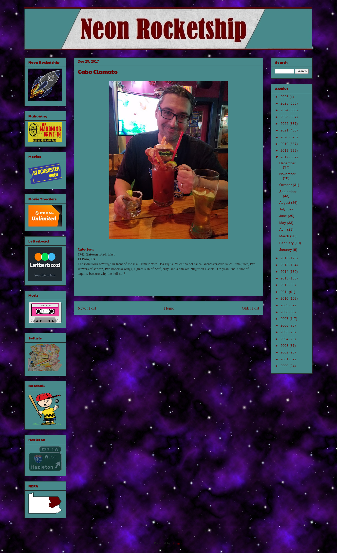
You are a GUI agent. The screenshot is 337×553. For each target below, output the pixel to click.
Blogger (176, 543)
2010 (285, 298)
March (284, 236)
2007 (285, 319)
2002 (285, 352)
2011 (285, 292)
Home (169, 308)
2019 (285, 144)
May (283, 223)
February (287, 243)
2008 (285, 312)
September (288, 192)
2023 (285, 117)
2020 (285, 137)
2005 (285, 332)
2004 (285, 339)
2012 (285, 285)
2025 (285, 103)
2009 (285, 305)
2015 (285, 265)
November (287, 174)
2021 (285, 130)
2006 (285, 325)
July (282, 209)
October (286, 185)
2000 (285, 366)
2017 (285, 157)
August (285, 202)
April (283, 229)
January (286, 250)
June (283, 216)
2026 (285, 97)
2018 (285, 150)
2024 (285, 110)
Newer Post (87, 308)
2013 (285, 278)
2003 (285, 346)
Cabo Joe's (86, 249)
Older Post (250, 308)
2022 (285, 124)
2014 (285, 272)
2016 (285, 258)
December (287, 163)
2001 (285, 359)
